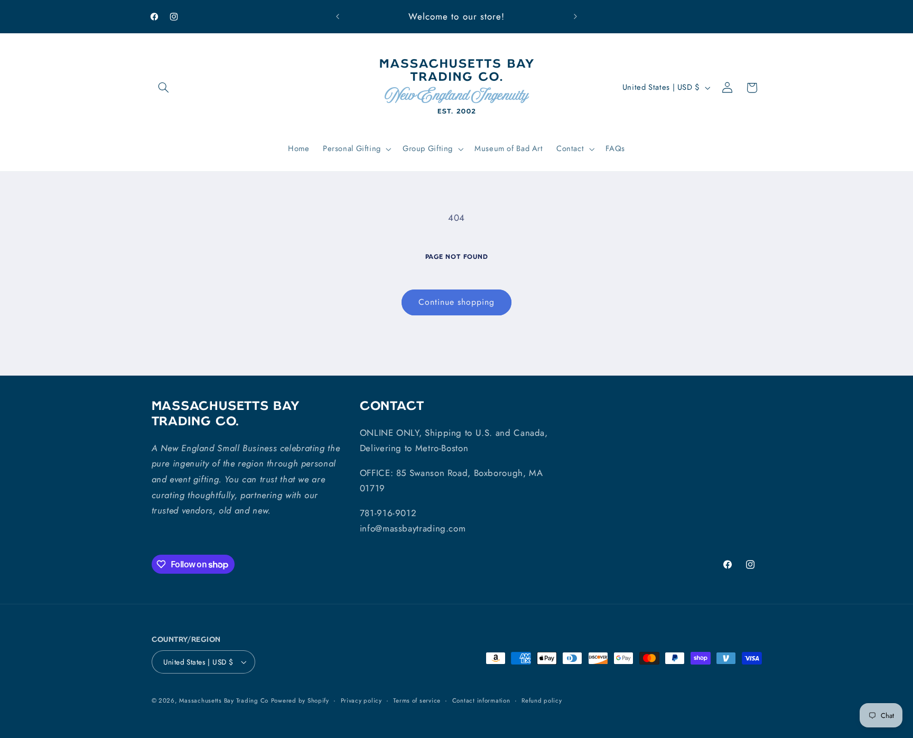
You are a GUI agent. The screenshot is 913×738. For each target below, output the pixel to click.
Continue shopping (456, 302)
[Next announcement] (575, 16)
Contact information (481, 700)
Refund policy (541, 700)
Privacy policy (361, 700)
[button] (164, 88)
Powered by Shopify (300, 700)
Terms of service (417, 700)
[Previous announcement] (337, 16)
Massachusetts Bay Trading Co (223, 700)
